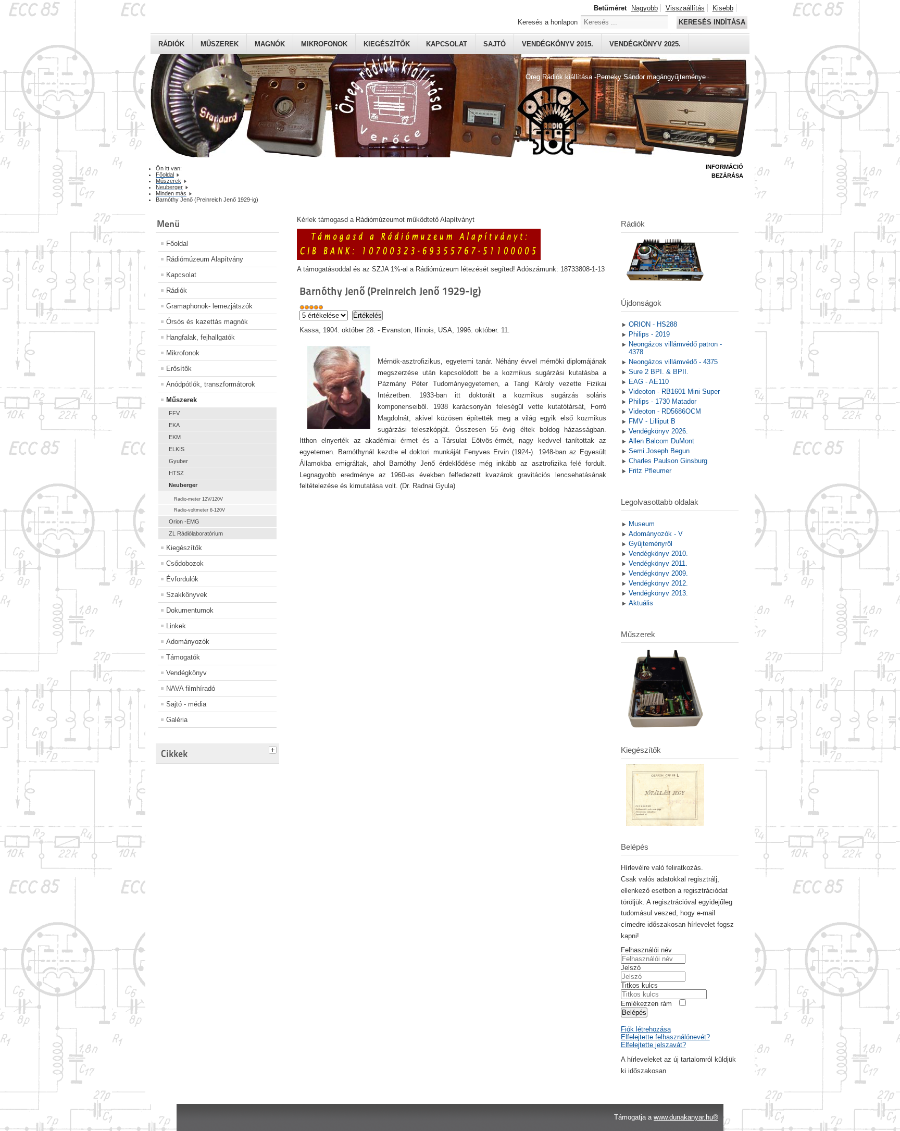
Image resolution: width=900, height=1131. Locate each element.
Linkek (176, 626)
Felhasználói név (646, 950)
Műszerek (220, 44)
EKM (175, 437)
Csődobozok (185, 563)
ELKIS (176, 449)
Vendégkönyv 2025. (645, 44)
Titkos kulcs (639, 985)
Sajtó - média (186, 704)
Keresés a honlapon (548, 22)
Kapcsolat (446, 44)
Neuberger (183, 485)
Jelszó (631, 968)
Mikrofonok (324, 44)
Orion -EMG (184, 521)
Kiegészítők (387, 44)
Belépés (634, 1012)
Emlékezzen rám (646, 1004)
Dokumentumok (190, 610)
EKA (174, 425)
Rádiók (171, 44)
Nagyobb (644, 8)
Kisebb (722, 8)
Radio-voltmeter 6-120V (199, 510)
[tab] (274, 748)
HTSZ (176, 473)
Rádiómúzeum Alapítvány (204, 259)
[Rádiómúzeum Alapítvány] (419, 258)
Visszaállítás (685, 8)
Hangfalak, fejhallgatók (200, 337)
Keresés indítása (712, 22)
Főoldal (177, 243)
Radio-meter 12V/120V (198, 499)
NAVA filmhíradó (190, 688)
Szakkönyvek (186, 595)
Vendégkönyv (186, 673)
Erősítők (179, 368)
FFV (174, 413)
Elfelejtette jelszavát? (653, 1045)
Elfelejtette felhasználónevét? (665, 1037)
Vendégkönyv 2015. (557, 44)
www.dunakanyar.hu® (686, 1117)
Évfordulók (182, 579)
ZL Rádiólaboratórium (196, 533)
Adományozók (187, 641)
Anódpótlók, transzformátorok (210, 384)
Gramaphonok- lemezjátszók (209, 306)
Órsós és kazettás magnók (207, 322)
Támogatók (183, 657)
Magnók (270, 44)
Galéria (177, 720)
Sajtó (494, 44)
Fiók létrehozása (646, 1029)
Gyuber (178, 461)
